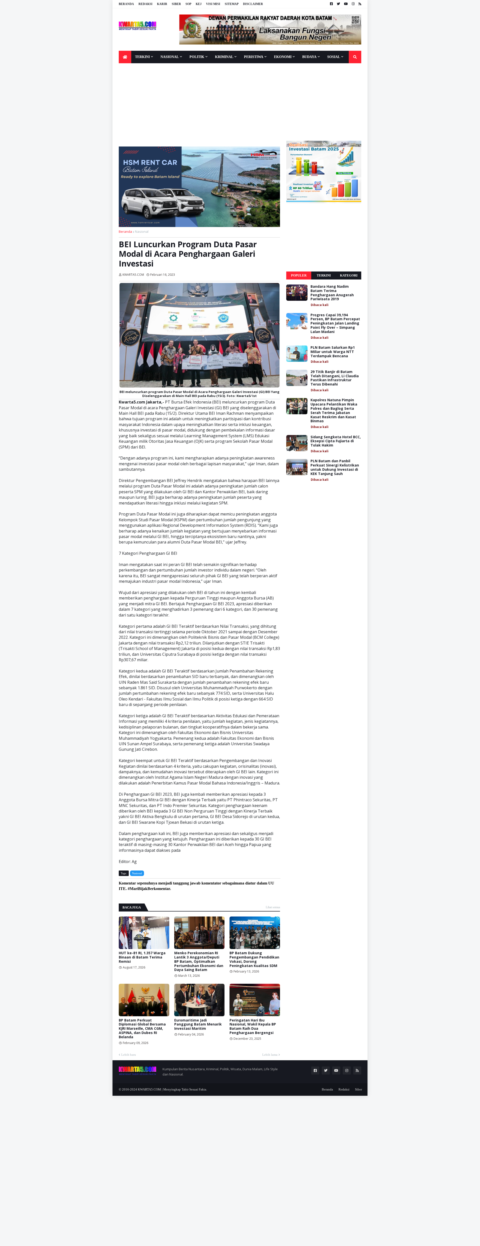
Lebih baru (128, 1054)
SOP (188, 4)
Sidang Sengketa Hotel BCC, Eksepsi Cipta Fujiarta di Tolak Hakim (335, 441)
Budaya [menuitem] (309, 57)
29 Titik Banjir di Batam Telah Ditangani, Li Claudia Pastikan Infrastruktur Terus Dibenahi (334, 378)
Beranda (126, 4)
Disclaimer (253, 4)
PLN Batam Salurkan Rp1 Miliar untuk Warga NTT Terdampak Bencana (332, 352)
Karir (162, 4)
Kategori (349, 275)
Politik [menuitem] (197, 57)
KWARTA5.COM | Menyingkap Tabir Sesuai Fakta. (172, 1089)
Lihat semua (273, 907)
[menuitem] (125, 57)
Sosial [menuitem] (333, 57)
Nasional (141, 231)
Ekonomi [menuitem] (283, 57)
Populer (298, 275)
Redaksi (145, 4)
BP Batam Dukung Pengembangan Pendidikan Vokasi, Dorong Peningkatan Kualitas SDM (254, 959)
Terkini (324, 275)
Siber (176, 4)
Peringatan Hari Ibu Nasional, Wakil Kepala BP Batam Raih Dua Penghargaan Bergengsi (253, 1026)
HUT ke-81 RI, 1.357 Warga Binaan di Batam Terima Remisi (142, 957)
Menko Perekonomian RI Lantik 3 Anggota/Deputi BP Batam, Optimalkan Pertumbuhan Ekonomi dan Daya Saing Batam (198, 961)
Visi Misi (213, 4)
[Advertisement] (240, 103)
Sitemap (231, 4)
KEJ (199, 4)
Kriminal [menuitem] (224, 57)
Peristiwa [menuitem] (253, 57)
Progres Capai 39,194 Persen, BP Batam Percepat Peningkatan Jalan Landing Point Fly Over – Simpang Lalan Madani (335, 323)
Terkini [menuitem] (142, 57)
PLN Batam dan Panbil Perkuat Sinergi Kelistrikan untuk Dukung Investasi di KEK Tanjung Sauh (334, 467)
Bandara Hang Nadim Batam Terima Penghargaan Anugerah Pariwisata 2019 (332, 292)
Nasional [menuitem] (169, 57)
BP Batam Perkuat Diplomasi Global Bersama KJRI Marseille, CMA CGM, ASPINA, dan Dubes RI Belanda (142, 1028)
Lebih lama (270, 1054)
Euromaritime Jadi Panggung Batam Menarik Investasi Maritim (198, 1024)
